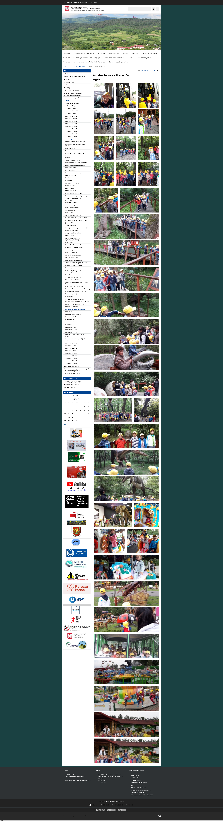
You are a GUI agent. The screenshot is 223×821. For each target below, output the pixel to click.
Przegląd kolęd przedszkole (73, 233)
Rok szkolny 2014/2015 (71, 131)
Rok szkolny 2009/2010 (71, 118)
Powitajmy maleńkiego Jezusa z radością (76, 228)
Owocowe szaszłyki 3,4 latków (74, 160)
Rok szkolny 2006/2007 (71, 111)
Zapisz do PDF (144, 70)
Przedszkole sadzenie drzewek (73, 193)
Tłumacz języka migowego (72, 382)
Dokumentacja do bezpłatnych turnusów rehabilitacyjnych (82, 58)
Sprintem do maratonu (71, 306)
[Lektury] (77, 604)
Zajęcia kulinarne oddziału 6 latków (75, 165)
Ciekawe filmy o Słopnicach (117, 62)
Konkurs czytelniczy (70, 268)
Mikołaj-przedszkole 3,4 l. (72, 207)
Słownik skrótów (135, 778)
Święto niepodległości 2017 (73, 198)
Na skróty (135, 54)
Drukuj (153, 70)
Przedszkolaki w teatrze (72, 178)
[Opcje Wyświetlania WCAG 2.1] (157, 9)
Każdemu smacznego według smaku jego (77, 196)
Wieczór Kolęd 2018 (71, 250)
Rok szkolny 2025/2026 (71, 361)
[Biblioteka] (77, 613)
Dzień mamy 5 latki (70, 317)
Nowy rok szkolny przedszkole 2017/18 (76, 141)
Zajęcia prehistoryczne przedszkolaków (76, 263)
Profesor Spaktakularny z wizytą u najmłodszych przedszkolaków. (74, 271)
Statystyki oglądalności (137, 792)
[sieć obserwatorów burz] (77, 581)
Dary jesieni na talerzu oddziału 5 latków (76, 162)
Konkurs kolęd (69, 242)
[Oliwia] (77, 480)
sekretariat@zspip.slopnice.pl (77, 776)
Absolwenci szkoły (69, 106)
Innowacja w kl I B (70, 235)
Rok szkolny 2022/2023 (71, 353)
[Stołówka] (77, 438)
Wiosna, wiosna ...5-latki (72, 279)
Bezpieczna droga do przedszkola (74, 153)
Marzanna (68, 274)
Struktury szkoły (113, 54)
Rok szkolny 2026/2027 (71, 363)
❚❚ (65, 48)
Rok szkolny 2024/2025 (71, 358)
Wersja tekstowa (93, 2)
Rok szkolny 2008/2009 (71, 116)
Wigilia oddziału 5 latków (72, 230)
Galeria (130, 58)
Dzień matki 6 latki (70, 322)
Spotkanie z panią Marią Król (73, 215)
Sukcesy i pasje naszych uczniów (84, 54)
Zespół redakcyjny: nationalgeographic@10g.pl (78, 780)
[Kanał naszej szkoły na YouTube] (77, 491)
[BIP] (77, 518)
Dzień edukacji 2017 (71, 168)
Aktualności (66, 54)
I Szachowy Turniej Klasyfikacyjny (74, 260)
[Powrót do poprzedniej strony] (158, 71)
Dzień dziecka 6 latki (71, 324)
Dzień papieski (69, 180)
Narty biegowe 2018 (71, 252)
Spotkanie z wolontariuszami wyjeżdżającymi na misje (73, 239)
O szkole (125, 54)
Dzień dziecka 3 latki (71, 332)
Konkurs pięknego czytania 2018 (74, 286)
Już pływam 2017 (70, 148)
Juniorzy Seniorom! (70, 175)
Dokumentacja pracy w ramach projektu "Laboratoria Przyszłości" (84, 62)
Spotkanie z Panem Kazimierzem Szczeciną (77, 289)
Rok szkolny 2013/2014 (71, 129)
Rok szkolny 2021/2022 (71, 350)
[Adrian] (77, 461)
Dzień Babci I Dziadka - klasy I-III (74, 247)
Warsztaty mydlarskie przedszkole (74, 299)
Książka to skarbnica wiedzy (73, 314)
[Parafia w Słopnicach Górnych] (77, 524)
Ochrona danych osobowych (139, 783)
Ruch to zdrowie (69, 296)
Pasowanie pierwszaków (72, 183)
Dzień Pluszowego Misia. (72, 205)
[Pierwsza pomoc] (77, 593)
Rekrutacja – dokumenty (149, 54)
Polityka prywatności (70, 387)
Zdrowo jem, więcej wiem (72, 294)
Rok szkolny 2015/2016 (71, 134)
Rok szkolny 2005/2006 (71, 108)
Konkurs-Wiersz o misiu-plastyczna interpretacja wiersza (75, 201)
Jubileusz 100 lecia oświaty (71, 103)
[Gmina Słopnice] (77, 537)
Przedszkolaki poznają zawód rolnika (75, 291)
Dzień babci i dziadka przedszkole (74, 245)
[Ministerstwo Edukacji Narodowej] (77, 638)
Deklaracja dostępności (73, 2)
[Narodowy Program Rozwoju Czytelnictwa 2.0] (77, 509)
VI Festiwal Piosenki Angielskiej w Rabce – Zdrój (77, 339)
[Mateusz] (77, 450)
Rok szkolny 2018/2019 (71, 343)
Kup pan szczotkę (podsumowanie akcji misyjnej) (76, 156)
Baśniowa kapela (70, 170)
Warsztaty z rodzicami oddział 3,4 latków (76, 220)
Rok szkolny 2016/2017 (71, 136)
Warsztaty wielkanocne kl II (73, 277)
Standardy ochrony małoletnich (114, 58)
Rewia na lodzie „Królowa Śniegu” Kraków (77, 301)
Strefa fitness (69, 151)
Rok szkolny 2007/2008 (71, 113)
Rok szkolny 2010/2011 (71, 121)
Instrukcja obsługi (136, 780)
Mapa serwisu (83, 2)
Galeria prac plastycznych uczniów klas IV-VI (77, 283)
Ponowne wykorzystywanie (138, 787)
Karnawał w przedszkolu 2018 (73, 255)
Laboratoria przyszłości (143, 58)
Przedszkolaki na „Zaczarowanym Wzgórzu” (74, 335)
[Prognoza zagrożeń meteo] (77, 569)
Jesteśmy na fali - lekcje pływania (74, 304)
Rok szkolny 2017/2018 (71, 139)
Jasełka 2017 (68, 223)
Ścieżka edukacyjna (70, 185)
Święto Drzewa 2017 (71, 190)
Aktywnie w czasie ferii (71, 257)
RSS (64, 2)
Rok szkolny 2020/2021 (71, 348)
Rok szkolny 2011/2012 (71, 124)
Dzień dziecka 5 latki (71, 329)
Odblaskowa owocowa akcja (73, 173)
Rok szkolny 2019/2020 (71, 345)
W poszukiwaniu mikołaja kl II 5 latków (76, 218)
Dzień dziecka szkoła (71, 327)
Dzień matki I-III (69, 319)
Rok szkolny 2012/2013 (71, 126)
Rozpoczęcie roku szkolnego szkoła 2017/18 (75, 145)
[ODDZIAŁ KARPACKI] (77, 631)
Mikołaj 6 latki (69, 212)
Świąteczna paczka (70, 225)
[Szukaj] (153, 9)
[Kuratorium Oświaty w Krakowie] (77, 547)
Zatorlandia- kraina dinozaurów (75, 309)
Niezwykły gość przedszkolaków (74, 265)
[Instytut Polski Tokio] (77, 622)
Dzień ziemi (68, 312)
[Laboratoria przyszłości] (77, 556)
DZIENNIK (101, 54)
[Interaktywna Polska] (159, 816)
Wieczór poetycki (70, 210)
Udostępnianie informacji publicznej (141, 790)
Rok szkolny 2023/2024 (71, 356)
